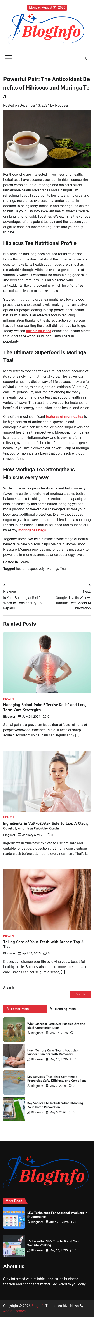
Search (8, 988)
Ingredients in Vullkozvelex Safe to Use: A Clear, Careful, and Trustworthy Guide (45, 825)
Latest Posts (20, 1009)
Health (24, 562)
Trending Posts (65, 1009)
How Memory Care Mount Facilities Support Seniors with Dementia (52, 1052)
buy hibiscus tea (38, 331)
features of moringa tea (64, 417)
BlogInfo (38, 1306)
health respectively (30, 569)
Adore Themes (14, 1311)
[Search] (85, 58)
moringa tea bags (32, 530)
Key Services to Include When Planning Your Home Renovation (55, 1105)
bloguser (61, 105)
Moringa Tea (56, 569)
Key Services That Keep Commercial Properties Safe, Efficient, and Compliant (56, 1078)
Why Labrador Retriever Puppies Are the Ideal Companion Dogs (56, 1025)
